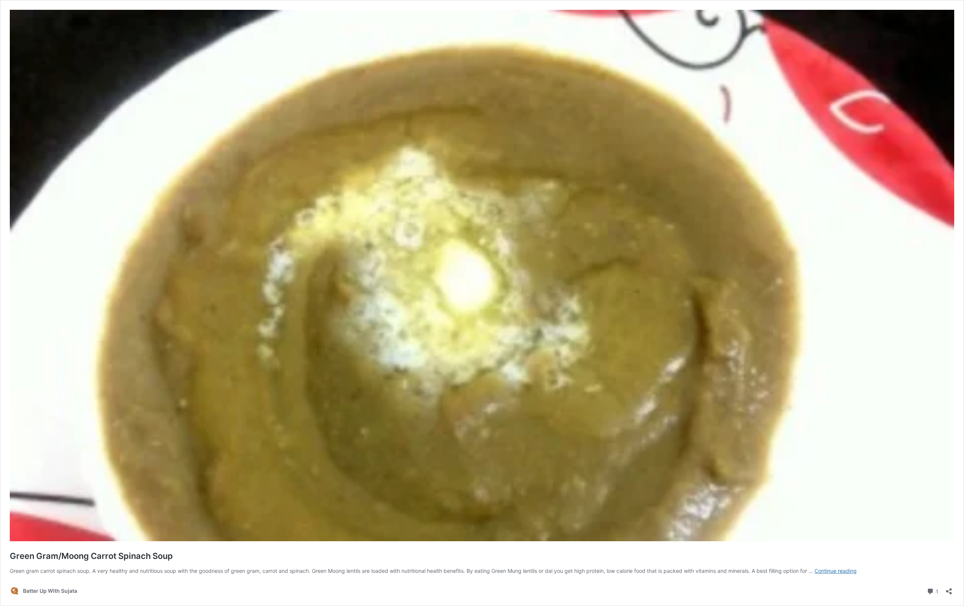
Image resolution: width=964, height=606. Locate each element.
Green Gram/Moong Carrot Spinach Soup (91, 556)
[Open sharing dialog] (949, 589)
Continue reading (836, 571)
